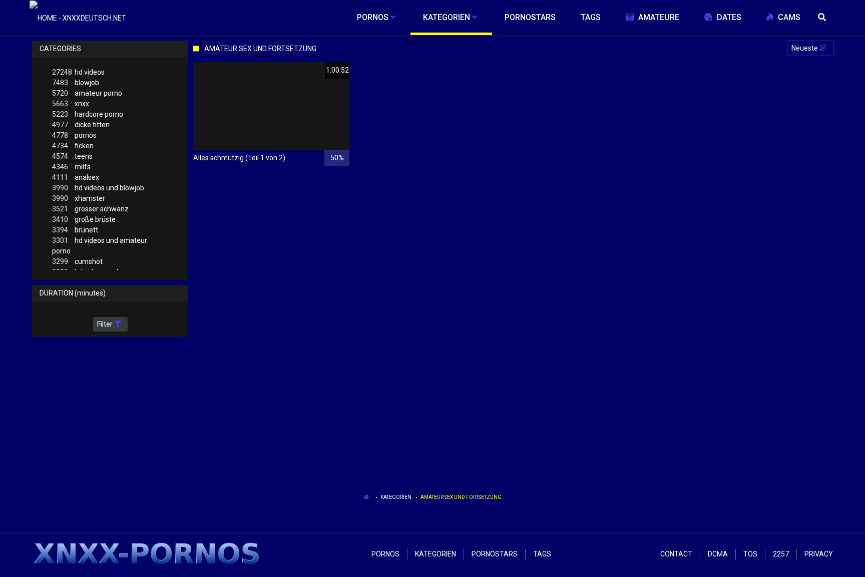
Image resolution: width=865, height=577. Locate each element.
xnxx (70, 104)
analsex (75, 177)
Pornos (385, 554)
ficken (73, 146)
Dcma (718, 554)
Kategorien (395, 497)
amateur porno (87, 93)
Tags (542, 554)
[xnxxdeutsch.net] (78, 17)
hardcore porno (87, 114)
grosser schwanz (90, 209)
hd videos (78, 72)
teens (72, 156)
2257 (781, 554)
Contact (676, 554)
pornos (74, 135)
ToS (750, 554)
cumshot (77, 261)
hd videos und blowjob (98, 188)
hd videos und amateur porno (99, 245)
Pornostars (495, 554)
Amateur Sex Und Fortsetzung (461, 497)
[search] (823, 18)
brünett (75, 230)
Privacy (818, 554)
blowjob (75, 83)
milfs (71, 167)
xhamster (78, 198)
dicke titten (81, 125)
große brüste (84, 219)
